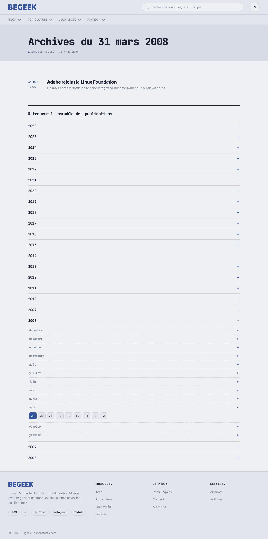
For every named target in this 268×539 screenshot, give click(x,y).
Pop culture (38, 19)
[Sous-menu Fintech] (103, 20)
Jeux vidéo (68, 19)
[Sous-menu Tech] (19, 20)
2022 (32, 169)
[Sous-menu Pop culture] (50, 20)
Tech (12, 19)
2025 (32, 136)
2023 (32, 158)
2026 (32, 126)
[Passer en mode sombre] (255, 7)
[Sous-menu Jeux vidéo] (79, 20)
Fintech (94, 19)
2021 (32, 180)
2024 (32, 147)
